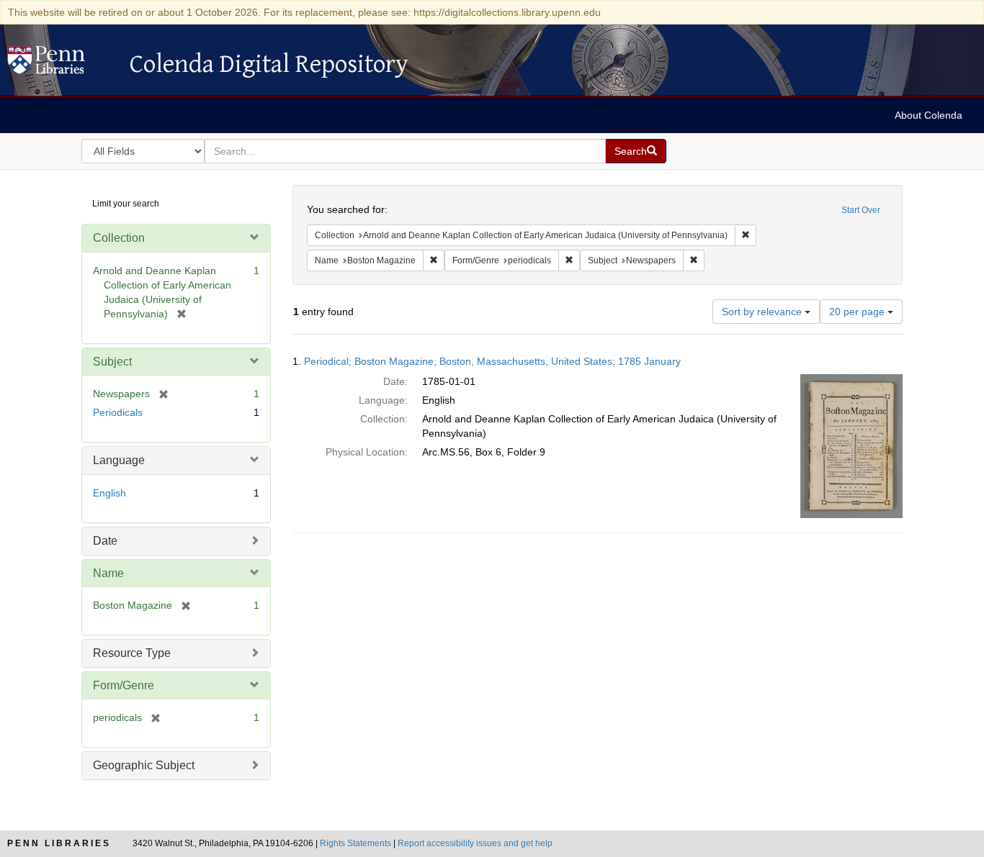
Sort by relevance (763, 311)
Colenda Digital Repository (61, 64)
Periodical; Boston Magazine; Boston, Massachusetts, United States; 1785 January (492, 361)
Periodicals (118, 412)
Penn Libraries (59, 843)
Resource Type (132, 653)
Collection (119, 238)
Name (108, 573)
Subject (112, 361)
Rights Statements (355, 843)
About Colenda (928, 115)
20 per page (858, 311)
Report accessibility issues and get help (475, 843)
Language (119, 460)
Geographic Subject (143, 765)
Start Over (860, 210)
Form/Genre (123, 685)
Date (105, 541)
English (109, 493)
